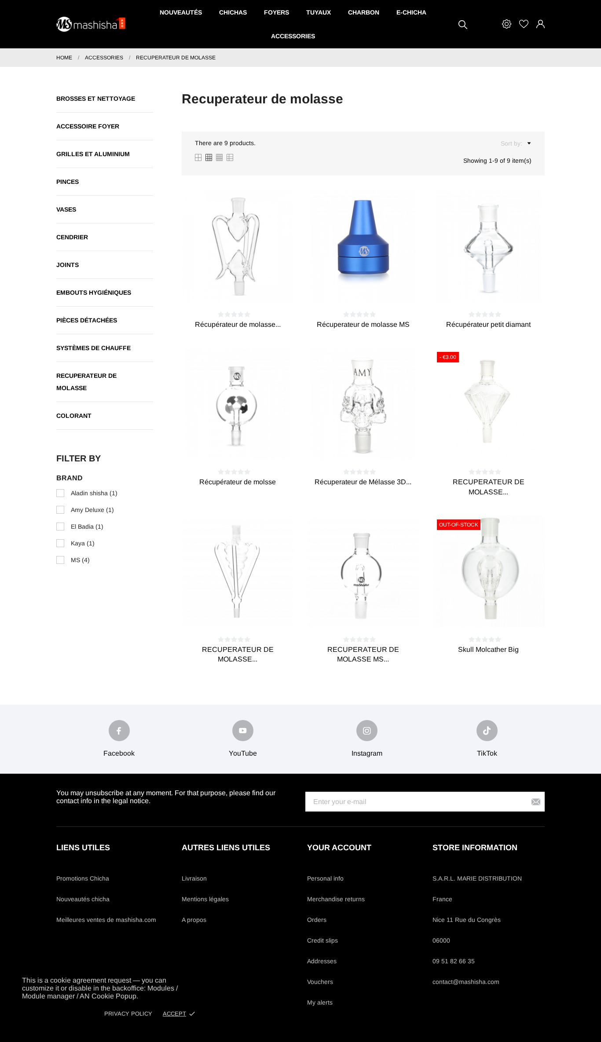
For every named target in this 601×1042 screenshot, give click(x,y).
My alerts (320, 1002)
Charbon (363, 12)
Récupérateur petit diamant (488, 324)
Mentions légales (205, 899)
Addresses (322, 961)
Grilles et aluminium (93, 153)
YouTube (243, 753)
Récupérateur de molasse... (238, 324)
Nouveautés (181, 12)
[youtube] (242, 730)
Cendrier (72, 237)
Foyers (276, 12)
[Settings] (506, 24)
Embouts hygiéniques (93, 292)
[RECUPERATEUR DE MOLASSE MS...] (373, 611)
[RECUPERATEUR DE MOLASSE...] (499, 444)
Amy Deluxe (92, 509)
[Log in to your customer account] (540, 24)
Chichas (233, 12)
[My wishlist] (523, 24)
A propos (194, 919)
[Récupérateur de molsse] (248, 444)
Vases (66, 209)
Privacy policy (128, 1013)
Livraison (194, 878)
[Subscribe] (535, 802)
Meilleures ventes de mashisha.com (106, 919)
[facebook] (119, 730)
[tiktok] (487, 730)
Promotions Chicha (82, 878)
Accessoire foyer (87, 126)
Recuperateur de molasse (86, 381)
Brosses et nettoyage (95, 98)
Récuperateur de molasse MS (363, 324)
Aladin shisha (94, 493)
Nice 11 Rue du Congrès (466, 919)
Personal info (325, 878)
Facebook (119, 753)
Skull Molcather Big (488, 649)
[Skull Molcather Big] (499, 611)
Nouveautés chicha (83, 899)
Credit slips (322, 940)
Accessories (293, 36)
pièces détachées (86, 320)
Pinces (67, 181)
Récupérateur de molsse (237, 482)
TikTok (487, 753)
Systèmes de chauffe (93, 347)
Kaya (83, 543)
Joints (67, 264)
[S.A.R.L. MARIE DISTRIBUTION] (91, 24)
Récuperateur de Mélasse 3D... (363, 482)
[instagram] (366, 730)
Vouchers (320, 981)
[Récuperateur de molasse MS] (373, 286)
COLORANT (74, 415)
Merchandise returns (336, 899)
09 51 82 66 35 (453, 961)
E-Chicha (411, 12)
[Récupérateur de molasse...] (248, 286)
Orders (316, 919)
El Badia (87, 526)
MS (80, 559)
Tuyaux (318, 12)
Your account (339, 847)
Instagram (367, 753)
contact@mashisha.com (465, 981)
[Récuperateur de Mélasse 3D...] (373, 444)
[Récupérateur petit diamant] (499, 286)
